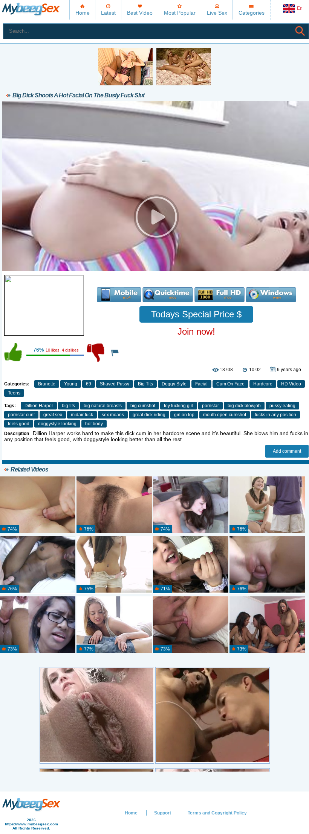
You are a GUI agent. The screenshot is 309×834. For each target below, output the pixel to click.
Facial (201, 384)
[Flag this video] (115, 352)
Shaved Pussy (114, 384)
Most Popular (180, 13)
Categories (252, 13)
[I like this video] (13, 352)
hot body (94, 423)
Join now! (196, 331)
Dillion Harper (38, 405)
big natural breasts (103, 405)
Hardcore (262, 384)
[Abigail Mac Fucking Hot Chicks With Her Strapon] (267, 625)
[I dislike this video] (96, 352)
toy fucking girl (178, 405)
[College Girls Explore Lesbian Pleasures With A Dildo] (114, 505)
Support (162, 813)
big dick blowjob (244, 405)
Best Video (140, 13)
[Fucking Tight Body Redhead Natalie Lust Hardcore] (267, 564)
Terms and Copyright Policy (217, 813)
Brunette (46, 384)
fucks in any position (275, 414)
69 (88, 384)
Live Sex (217, 13)
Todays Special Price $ (196, 314)
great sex (52, 414)
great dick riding (149, 414)
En (300, 8)
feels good (18, 423)
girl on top (184, 414)
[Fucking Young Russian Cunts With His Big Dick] (37, 505)
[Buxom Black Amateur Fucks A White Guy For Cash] (37, 564)
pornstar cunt (21, 414)
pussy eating (282, 405)
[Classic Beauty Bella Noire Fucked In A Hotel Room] (190, 625)
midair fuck (82, 414)
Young (70, 384)
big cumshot (142, 405)
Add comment (287, 451)
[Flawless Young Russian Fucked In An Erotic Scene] (114, 564)
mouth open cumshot (224, 414)
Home (82, 13)
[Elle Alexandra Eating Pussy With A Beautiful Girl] (190, 505)
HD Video (291, 384)
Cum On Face (230, 384)
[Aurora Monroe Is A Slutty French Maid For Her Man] (190, 564)
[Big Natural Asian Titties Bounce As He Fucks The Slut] (267, 505)
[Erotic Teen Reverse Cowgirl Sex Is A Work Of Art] (114, 625)
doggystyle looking (57, 423)
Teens (14, 393)
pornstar (210, 405)
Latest (108, 13)
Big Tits (145, 384)
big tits (68, 405)
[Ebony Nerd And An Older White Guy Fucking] (37, 625)
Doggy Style (174, 384)
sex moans (113, 414)
